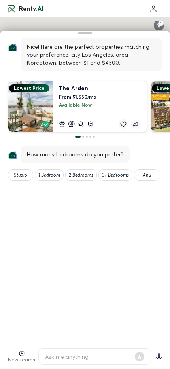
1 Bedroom (49, 175)
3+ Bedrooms (115, 175)
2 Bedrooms (81, 175)
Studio (20, 175)
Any (147, 175)
